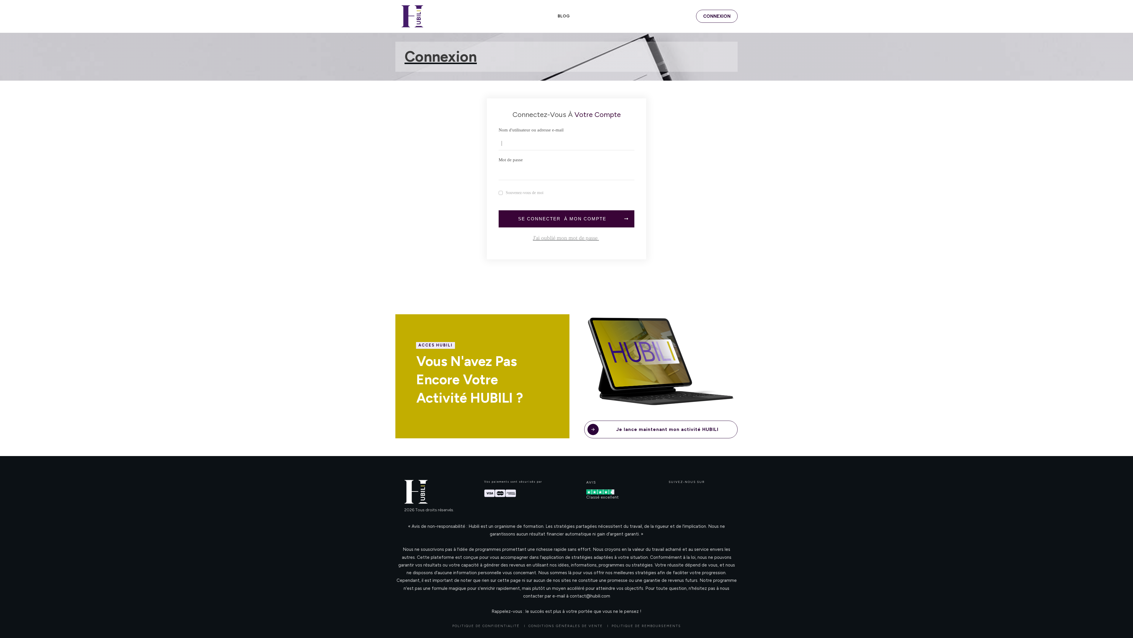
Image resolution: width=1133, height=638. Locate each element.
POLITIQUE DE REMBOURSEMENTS (646, 626)
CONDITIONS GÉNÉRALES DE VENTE (565, 626)
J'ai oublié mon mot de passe (566, 238)
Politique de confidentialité (486, 626)
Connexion (441, 57)
